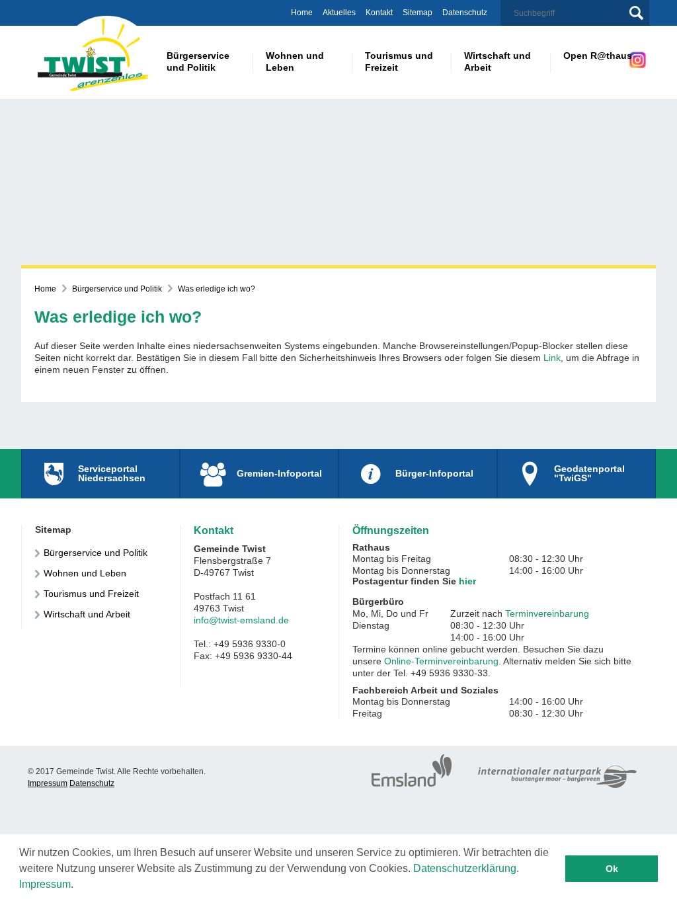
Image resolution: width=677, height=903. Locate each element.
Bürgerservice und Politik (117, 289)
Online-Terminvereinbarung (441, 661)
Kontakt (379, 12)
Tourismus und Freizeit (91, 593)
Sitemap (417, 12)
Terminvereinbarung (547, 613)
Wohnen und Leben (85, 573)
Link (552, 357)
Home (302, 12)
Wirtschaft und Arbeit (87, 614)
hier (467, 581)
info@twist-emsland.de (241, 620)
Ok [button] (612, 868)
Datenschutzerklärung (464, 868)
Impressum (45, 884)
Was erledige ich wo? (216, 289)
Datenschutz (464, 12)
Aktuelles (339, 12)
